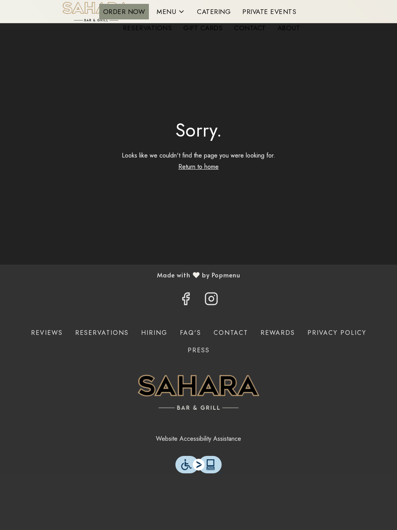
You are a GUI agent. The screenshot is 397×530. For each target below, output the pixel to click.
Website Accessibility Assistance (198, 438)
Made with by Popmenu (123, 275)
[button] (171, 11)
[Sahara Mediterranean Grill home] (97, 11)
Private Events (269, 11)
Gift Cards (203, 28)
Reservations (147, 28)
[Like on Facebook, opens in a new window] (186, 301)
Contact (250, 28)
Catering (214, 11)
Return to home (198, 166)
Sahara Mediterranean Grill (198, 392)
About (289, 28)
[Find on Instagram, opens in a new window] (211, 301)
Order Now (124, 11)
